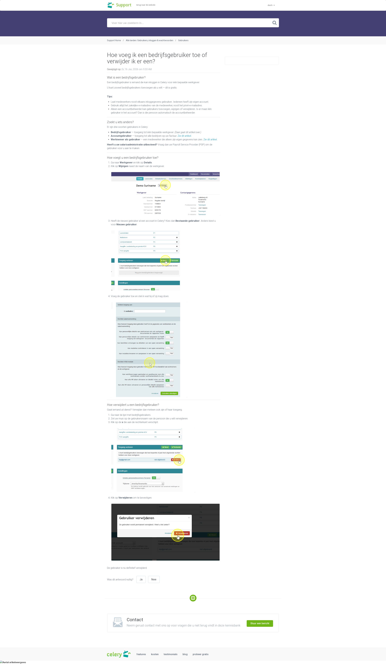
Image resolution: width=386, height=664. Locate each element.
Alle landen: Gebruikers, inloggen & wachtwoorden (149, 40)
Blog (185, 654)
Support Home (114, 40)
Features (141, 654)
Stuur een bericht (259, 623)
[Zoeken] (274, 23)
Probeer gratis (201, 654)
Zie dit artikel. (185, 135)
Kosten (155, 654)
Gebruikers (183, 40)
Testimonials (170, 654)
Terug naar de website (145, 5)
